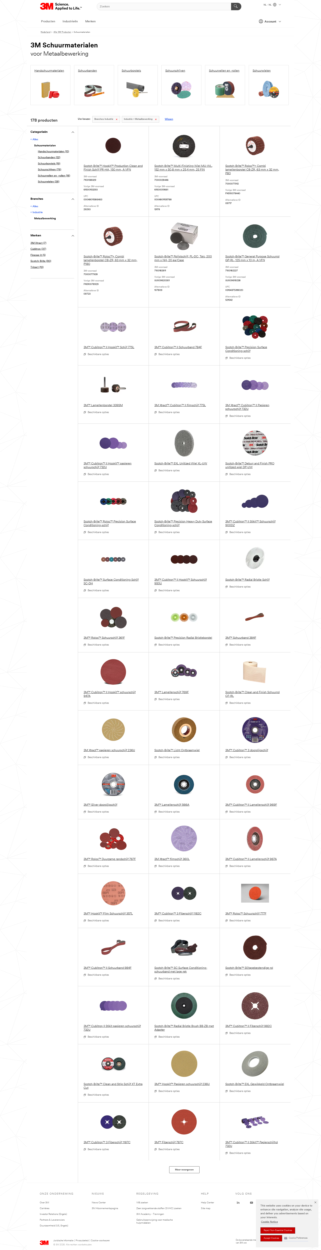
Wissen (169, 119)
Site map (205, 1208)
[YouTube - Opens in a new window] (251, 1203)
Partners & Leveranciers (52, 1220)
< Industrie (36, 212)
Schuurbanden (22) (49, 157)
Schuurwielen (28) (48, 181)
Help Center (207, 1202)
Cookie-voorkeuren (100, 1241)
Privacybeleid (82, 1241)
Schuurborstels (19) (49, 163)
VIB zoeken (142, 1202)
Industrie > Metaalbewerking (138, 119)
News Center (99, 1202)
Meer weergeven (184, 1170)
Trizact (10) (36, 267)
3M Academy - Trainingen (150, 1214)
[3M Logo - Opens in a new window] (61, 6)
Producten (48, 21)
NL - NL (268, 5)
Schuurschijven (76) (49, 169)
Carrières (44, 1208)
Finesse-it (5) (38, 255)
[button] (296, 1238)
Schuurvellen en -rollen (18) (54, 175)
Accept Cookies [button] (271, 1238)
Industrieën (70, 21)
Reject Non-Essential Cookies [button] (278, 1230)
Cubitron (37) (38, 249)
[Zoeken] (236, 6)
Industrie (103, 119)
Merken (90, 21)
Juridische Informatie (63, 1241)
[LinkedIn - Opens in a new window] (238, 1203)
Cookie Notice (269, 1222)
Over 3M (44, 1202)
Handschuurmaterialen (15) (53, 151)
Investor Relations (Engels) (53, 1214)
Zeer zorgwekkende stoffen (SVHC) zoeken (158, 1208)
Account (270, 21)
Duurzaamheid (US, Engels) (54, 1226)
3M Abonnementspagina (105, 1208)
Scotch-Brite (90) (40, 261)
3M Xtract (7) (38, 243)
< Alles (34, 139)
